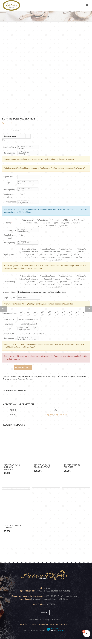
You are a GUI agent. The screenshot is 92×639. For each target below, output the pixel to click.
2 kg (47, 415)
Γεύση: (9, 223)
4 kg (56, 415)
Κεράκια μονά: (9, 319)
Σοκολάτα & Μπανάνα (29, 252)
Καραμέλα (82, 249)
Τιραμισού (62, 255)
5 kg (60, 415)
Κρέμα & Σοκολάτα (28, 249)
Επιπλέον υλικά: (9, 292)
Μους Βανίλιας (66, 249)
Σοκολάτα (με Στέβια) (53, 260)
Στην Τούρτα (25, 333)
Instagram (54, 624)
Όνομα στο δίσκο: (9, 147)
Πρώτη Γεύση (9, 255)
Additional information (15, 391)
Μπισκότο (82, 252)
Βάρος (16, 130)
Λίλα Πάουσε (31, 257)
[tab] (15, 391)
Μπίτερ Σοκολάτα (48, 257)
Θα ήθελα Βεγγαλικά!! (28, 324)
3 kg (51, 415)
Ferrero (56, 220)
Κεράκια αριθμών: (9, 313)
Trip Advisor (43, 624)
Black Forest (32, 223)
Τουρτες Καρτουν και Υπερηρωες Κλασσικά (17, 379)
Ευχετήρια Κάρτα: (9, 202)
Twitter (33, 624)
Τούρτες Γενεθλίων (40, 376)
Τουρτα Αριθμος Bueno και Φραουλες (12, 467)
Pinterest (64, 624)
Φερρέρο (68, 252)
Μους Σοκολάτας (48, 249)
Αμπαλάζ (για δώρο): (9, 195)
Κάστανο (64, 226)
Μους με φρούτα (62, 223)
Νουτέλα (31, 255)
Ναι (21, 194)
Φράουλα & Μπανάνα (51, 252)
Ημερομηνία (9, 177)
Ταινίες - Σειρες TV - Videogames (22, 376)
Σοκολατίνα (28, 220)
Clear (3, 140)
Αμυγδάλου (43, 220)
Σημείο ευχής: (9, 333)
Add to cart (23, 367)
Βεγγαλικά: (9, 324)
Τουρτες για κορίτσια (55, 376)
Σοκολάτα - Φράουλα (47, 226)
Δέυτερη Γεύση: (9, 282)
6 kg (65, 415)
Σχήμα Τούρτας (9, 298)
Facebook (24, 624)
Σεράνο (79, 257)
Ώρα (9, 183)
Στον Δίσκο (40, 333)
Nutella (77, 223)
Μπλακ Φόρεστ (47, 255)
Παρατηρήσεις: (9, 153)
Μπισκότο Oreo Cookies (74, 220)
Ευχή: (9, 329)
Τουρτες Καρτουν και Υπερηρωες (74, 376)
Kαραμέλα (46, 223)
